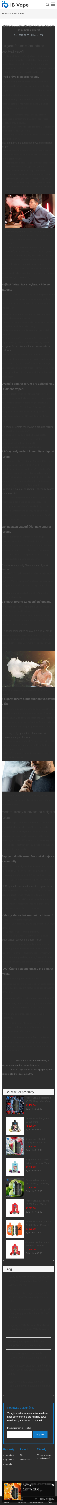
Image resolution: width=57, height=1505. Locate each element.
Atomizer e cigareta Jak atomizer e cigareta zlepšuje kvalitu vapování (27, 1355)
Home (5, 13)
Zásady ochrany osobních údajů (44, 1456)
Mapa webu (25, 1460)
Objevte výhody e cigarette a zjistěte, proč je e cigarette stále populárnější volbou (28, 1297)
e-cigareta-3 (8, 1455)
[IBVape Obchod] (15, 6)
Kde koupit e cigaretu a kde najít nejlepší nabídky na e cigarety (26, 1343)
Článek (13, 13)
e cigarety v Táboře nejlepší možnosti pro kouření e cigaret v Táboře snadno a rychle (29, 1329)
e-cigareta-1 (8, 1464)
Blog (22, 13)
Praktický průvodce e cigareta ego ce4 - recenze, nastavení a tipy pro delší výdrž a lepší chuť (29, 1281)
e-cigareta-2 (8, 1460)
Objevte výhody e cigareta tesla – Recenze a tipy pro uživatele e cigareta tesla (29, 1385)
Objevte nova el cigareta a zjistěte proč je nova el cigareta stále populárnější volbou (29, 1369)
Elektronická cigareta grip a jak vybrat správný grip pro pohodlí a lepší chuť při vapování (29, 1313)
